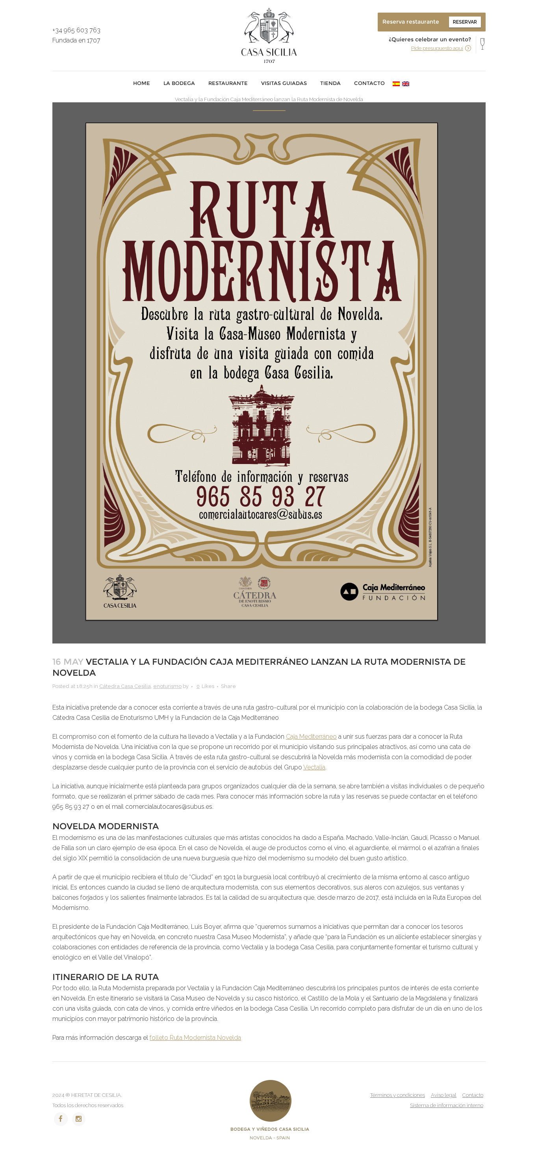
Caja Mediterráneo (311, 736)
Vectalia (314, 767)
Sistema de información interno (446, 1105)
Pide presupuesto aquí (437, 48)
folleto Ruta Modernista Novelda (195, 1037)
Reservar (465, 22)
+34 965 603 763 (76, 30)
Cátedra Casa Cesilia (125, 686)
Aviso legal (443, 1095)
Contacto (472, 1095)
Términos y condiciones (397, 1095)
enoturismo (167, 686)
